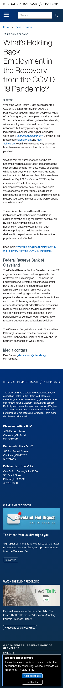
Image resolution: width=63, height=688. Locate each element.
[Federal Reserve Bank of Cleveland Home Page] (30, 4)
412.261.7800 (10, 483)
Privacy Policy (26, 670)
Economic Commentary (30, 136)
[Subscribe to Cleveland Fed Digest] (31, 520)
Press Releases (23, 27)
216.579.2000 (11, 439)
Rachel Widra (24, 140)
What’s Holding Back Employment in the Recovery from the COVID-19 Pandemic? (29, 249)
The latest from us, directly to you (26, 534)
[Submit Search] (56, 15)
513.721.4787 (9, 459)
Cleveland (14, 426)
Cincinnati (14, 446)
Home (6, 27)
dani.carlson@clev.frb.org (32, 355)
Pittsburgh (14, 466)
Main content (15, 1)
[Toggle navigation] (6, 15)
